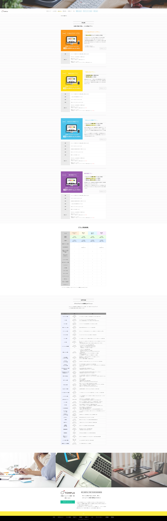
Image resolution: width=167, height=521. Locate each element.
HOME (62, 15)
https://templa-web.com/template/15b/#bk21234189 (92, 351)
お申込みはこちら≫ (103, 48)
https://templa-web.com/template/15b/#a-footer (91, 381)
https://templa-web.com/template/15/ (90, 346)
